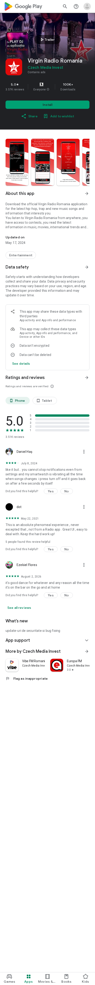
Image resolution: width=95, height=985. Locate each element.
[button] (48, 89)
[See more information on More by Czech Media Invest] (86, 651)
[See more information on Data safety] (86, 267)
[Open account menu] (87, 6)
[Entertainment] (21, 255)
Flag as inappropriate (27, 678)
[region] (47, 87)
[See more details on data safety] (21, 363)
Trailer (47, 39)
